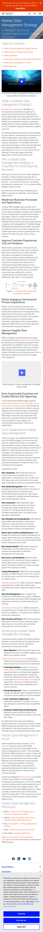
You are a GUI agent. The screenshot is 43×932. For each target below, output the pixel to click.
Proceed (21, 914)
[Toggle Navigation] (40, 13)
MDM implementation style (23, 680)
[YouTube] (24, 858)
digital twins (19, 150)
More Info (21, 927)
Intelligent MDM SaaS (21, 833)
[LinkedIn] (18, 858)
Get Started (6, 872)
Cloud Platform (8, 867)
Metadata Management (11, 583)
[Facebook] (13, 858)
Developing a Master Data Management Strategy (22, 59)
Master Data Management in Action (17, 63)
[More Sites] (29, 13)
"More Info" (30, 901)
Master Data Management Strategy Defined (20, 48)
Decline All (21, 920)
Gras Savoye (26, 777)
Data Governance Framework (15, 659)
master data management (13, 109)
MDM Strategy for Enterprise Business (18, 52)
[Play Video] (21, 81)
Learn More (20, 8)
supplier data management (28, 340)
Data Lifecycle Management (12, 608)
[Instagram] (29, 858)
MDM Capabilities (11, 55)
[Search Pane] (34, 13)
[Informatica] (8, 13)
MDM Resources (10, 66)
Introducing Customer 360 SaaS (21, 830)
